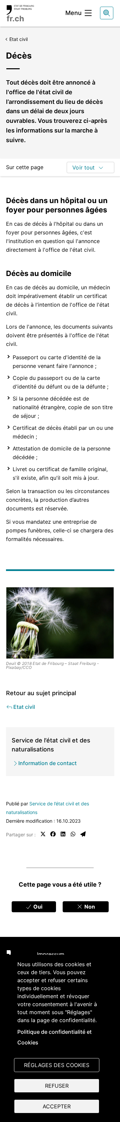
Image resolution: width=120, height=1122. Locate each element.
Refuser (57, 1085)
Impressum (50, 954)
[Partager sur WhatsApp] (73, 834)
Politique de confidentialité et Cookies (54, 1037)
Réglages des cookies (56, 1065)
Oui (37, 906)
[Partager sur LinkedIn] (63, 834)
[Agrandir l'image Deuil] (60, 623)
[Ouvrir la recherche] (106, 13)
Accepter (57, 1106)
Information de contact (47, 763)
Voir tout (83, 167)
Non (89, 906)
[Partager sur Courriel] (83, 834)
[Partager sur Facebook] (53, 834)
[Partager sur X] (43, 834)
